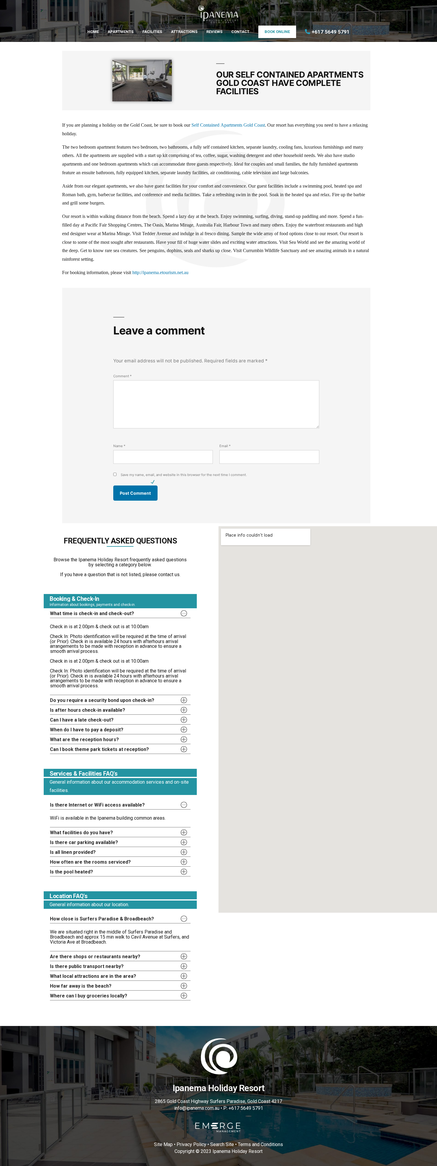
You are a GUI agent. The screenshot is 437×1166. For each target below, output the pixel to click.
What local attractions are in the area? (93, 976)
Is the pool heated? (71, 872)
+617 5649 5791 (331, 32)
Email (225, 446)
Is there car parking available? (84, 842)
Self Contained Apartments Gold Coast (228, 125)
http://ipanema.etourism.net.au (160, 273)
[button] (120, 613)
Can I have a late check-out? (82, 720)
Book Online (277, 31)
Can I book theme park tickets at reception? (99, 749)
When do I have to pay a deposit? (86, 730)
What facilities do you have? (81, 832)
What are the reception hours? (84, 739)
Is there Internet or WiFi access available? (97, 805)
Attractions (184, 31)
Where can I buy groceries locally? (88, 996)
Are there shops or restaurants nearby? (95, 956)
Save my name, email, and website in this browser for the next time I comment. (184, 475)
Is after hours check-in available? (87, 710)
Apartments (120, 31)
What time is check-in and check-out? (92, 613)
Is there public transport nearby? (87, 966)
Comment (122, 376)
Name (119, 446)
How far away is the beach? (80, 986)
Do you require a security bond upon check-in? (102, 700)
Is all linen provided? (73, 852)
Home (93, 31)
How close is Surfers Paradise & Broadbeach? (102, 919)
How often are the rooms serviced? (90, 862)
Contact (240, 31)
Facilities (152, 31)
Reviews (214, 31)
